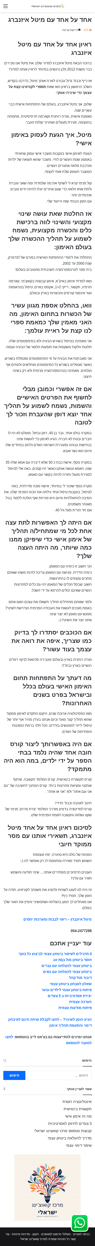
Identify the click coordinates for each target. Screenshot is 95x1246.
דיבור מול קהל (80, 978)
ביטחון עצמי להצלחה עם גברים (67, 966)
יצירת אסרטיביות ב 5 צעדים (70, 996)
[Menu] (5, 8)
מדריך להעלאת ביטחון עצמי (70, 1138)
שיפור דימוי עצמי (79, 1145)
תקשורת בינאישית (78, 1109)
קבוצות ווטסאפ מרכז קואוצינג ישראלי (63, 1131)
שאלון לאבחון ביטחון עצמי (71, 984)
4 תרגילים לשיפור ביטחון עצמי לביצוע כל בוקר (55, 954)
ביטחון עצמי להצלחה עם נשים (67, 972)
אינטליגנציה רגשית (77, 1102)
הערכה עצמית (80, 1002)
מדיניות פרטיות (21, 1234)
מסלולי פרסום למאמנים (55, 1234)
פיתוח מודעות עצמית (75, 1008)
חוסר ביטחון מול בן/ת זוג (72, 960)
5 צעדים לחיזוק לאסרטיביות (70, 1124)
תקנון (35, 1234)
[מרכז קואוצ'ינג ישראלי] (47, 6)
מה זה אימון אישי (78, 1116)
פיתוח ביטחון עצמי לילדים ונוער (67, 990)
